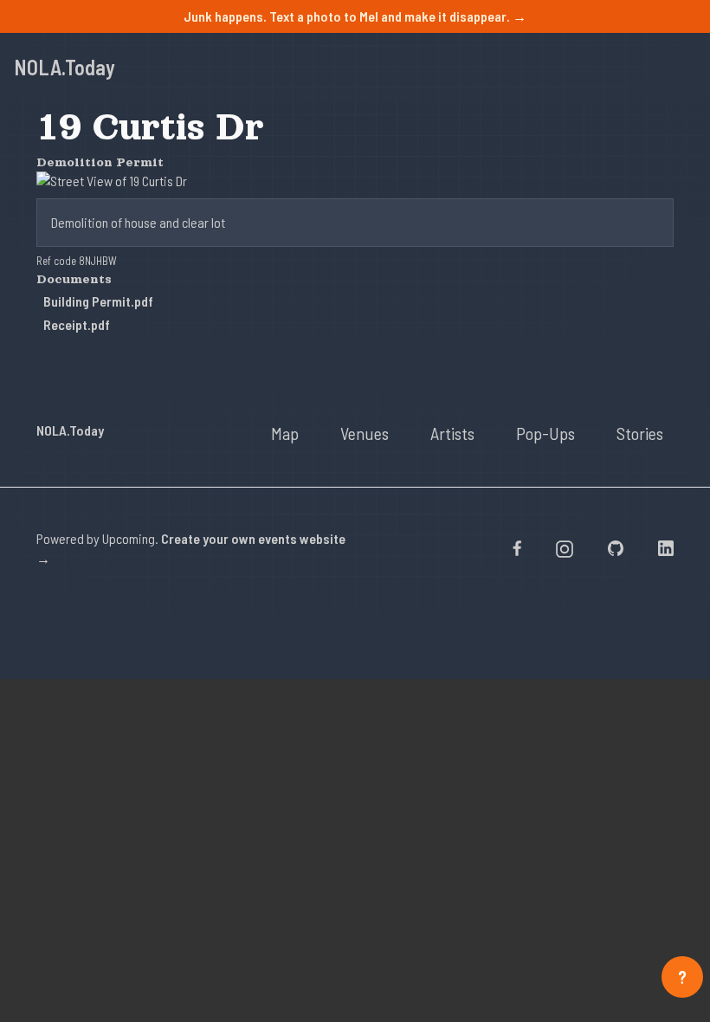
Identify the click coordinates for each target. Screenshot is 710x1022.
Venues (364, 433)
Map (285, 433)
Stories (639, 433)
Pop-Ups (545, 433)
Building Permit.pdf (98, 301)
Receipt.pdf (76, 324)
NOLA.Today (64, 67)
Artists (452, 433)
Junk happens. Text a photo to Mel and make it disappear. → (355, 16)
